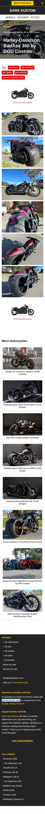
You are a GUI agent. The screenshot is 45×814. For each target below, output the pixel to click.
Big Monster (27, 67)
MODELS (10, 17)
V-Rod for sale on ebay (22, 102)
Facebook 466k (10, 759)
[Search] (42, 3)
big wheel (7, 72)
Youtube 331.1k (10, 768)
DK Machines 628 (13, 781)
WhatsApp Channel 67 (13, 799)
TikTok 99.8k (8, 790)
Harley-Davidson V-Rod (13, 78)
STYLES (35, 17)
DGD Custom (21, 72)
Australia (13, 67)
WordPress (31, 811)
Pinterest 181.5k (10, 772)
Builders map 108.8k (12, 786)
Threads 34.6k (9, 795)
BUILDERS (23, 17)
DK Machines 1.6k (13, 763)
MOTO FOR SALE (22, 3)
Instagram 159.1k (11, 777)
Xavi (8, 26)
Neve (10, 811)
